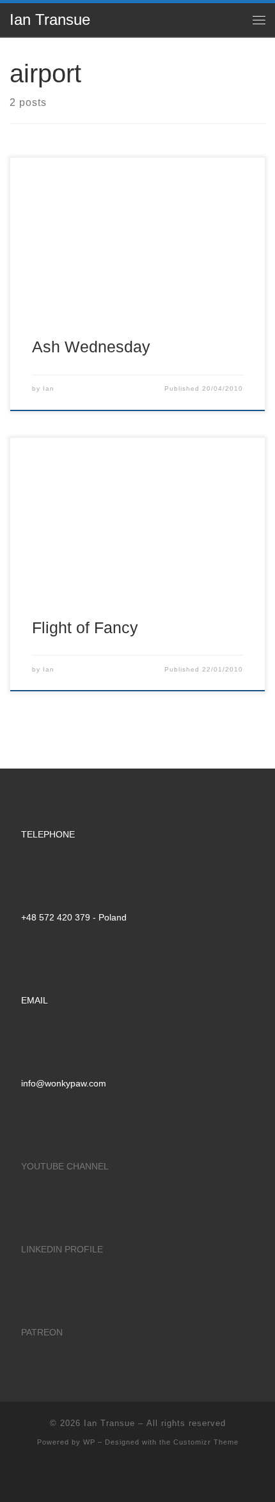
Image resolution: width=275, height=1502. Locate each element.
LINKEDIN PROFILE (62, 1249)
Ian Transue (109, 1423)
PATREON (42, 1332)
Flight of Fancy (85, 627)
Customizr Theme (206, 1442)
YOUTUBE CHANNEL (65, 1166)
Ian (48, 388)
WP (89, 1442)
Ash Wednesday (91, 347)
